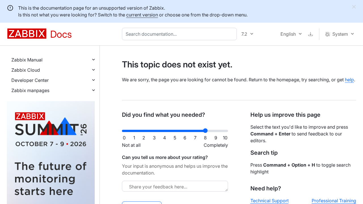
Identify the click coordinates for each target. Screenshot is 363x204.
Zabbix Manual (27, 60)
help (349, 79)
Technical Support (269, 200)
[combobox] (180, 34)
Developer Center (30, 80)
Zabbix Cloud (25, 70)
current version (142, 15)
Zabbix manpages (30, 90)
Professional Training (334, 200)
